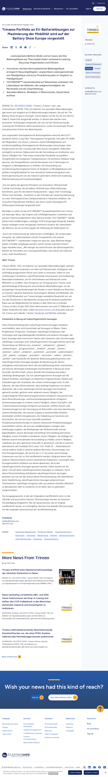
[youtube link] (94, 767)
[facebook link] (99, 767)
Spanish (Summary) (93, 64)
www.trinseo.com (46, 309)
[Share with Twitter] (16, 47)
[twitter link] (84, 767)
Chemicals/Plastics (51, 539)
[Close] (105, 773)
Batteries (53, 535)
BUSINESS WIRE (23, 105)
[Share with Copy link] (30, 47)
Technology (30, 535)
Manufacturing (42, 535)
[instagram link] (104, 767)
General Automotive (66, 535)
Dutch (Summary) (93, 77)
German (89, 68)
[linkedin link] (89, 767)
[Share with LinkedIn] (11, 47)
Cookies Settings (75, 772)
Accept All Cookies (91, 772)
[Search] (93, 3)
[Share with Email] (25, 47)
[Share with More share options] (34, 47)
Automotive (19, 535)
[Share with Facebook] (20, 47)
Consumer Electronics (63, 532)
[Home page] (10, 8)
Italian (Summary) (93, 73)
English (89, 60)
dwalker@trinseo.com (10, 521)
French (97, 68)
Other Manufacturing (23, 539)
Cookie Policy (53, 773)
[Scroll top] (100, 708)
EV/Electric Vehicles (45, 532)
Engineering (37, 539)
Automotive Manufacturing (25, 532)
